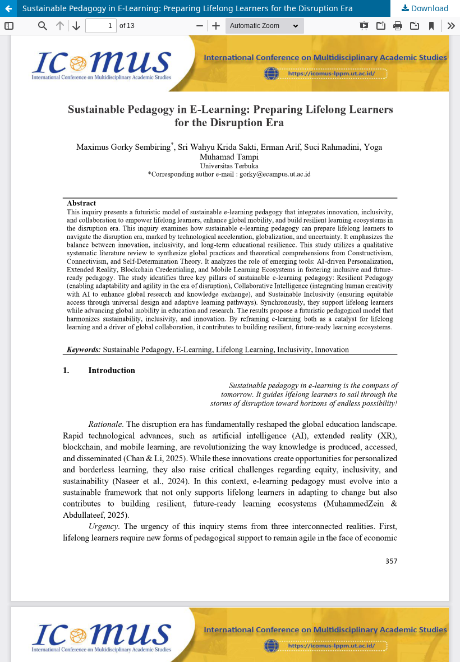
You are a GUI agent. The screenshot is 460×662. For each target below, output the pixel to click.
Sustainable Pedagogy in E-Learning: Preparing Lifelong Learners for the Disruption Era (187, 8)
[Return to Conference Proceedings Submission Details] (8, 8)
